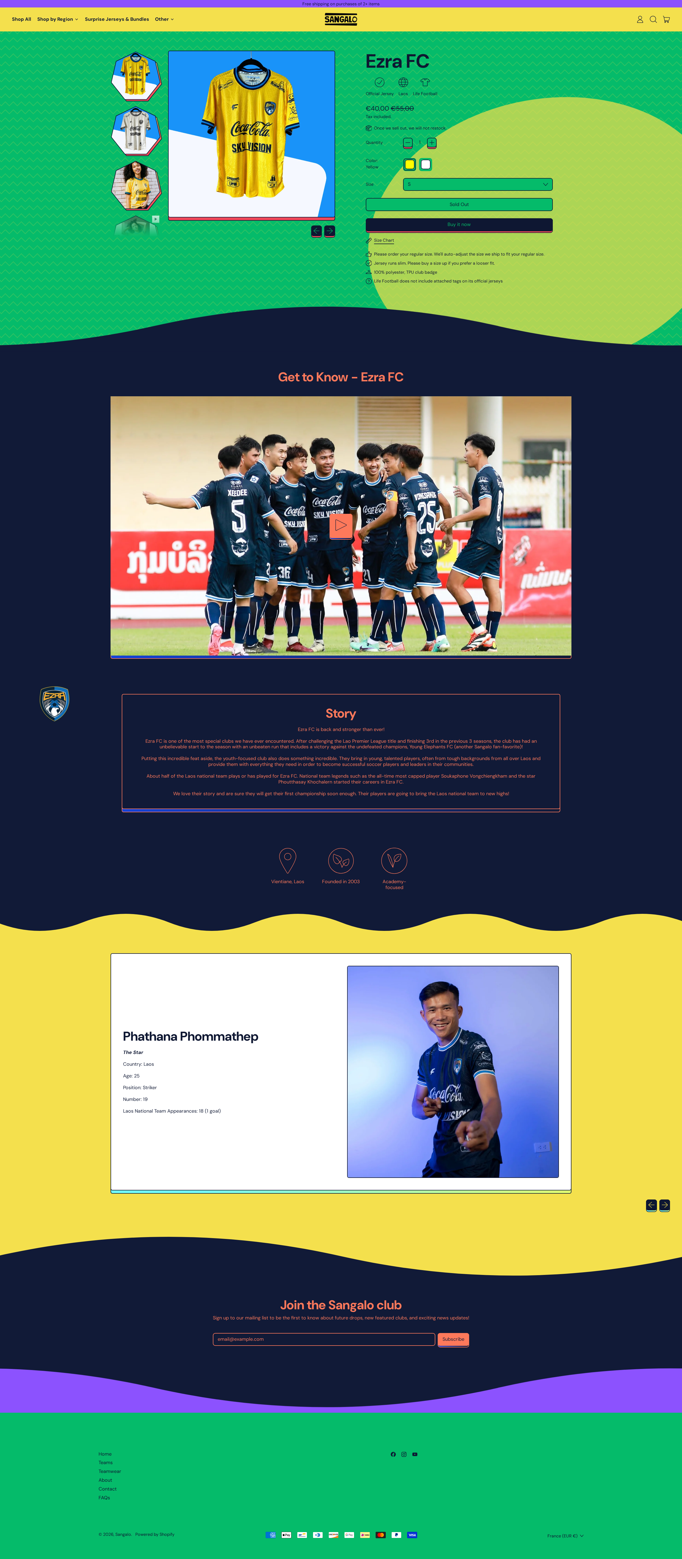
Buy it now (459, 224)
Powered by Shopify (154, 1534)
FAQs (104, 1498)
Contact (108, 1489)
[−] (408, 142)
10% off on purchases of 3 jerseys (341, 4)
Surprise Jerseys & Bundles (117, 19)
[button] (653, 19)
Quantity (374, 142)
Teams (106, 1462)
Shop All (21, 19)
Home (105, 1454)
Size (370, 184)
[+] (432, 142)
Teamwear (110, 1471)
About (105, 1480)
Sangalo (123, 1534)
